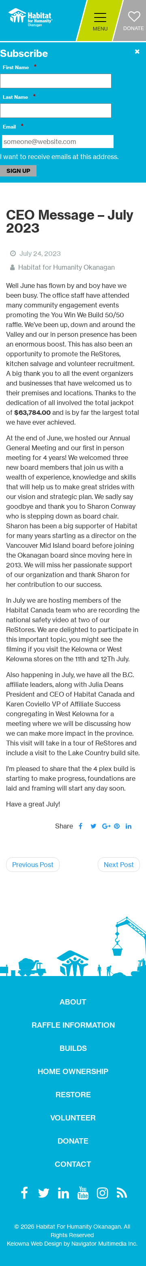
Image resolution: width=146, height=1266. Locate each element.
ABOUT (73, 1002)
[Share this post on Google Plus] (105, 826)
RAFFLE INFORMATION (73, 1025)
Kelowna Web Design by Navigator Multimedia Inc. (72, 1243)
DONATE (73, 1141)
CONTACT (73, 1164)
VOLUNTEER (73, 1117)
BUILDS (73, 1048)
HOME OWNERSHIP (73, 1071)
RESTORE (73, 1094)
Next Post (119, 865)
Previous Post (33, 865)
